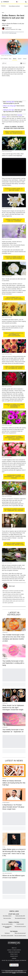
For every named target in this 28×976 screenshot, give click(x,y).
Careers (14, 958)
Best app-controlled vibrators (7, 924)
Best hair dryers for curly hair (20, 926)
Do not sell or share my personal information (14, 960)
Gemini (19, 58)
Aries (10, 58)
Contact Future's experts (14, 949)
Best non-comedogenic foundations (7, 927)
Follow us (23, 63)
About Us (14, 947)
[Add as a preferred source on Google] (14, 965)
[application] (14, 166)
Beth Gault (9, 27)
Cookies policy (14, 956)
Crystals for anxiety (20, 924)
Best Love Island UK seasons (20, 935)
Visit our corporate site (18, 970)
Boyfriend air (7, 933)
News (3, 12)
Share (5, 63)
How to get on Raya (7, 918)
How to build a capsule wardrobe (7, 935)
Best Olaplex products (7, 915)
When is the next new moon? (20, 933)
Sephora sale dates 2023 (20, 915)
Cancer (25, 58)
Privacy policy (14, 954)
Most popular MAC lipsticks (20, 918)
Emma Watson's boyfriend (14, 6)
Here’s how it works (12, 33)
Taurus (14, 58)
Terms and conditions (14, 952)
